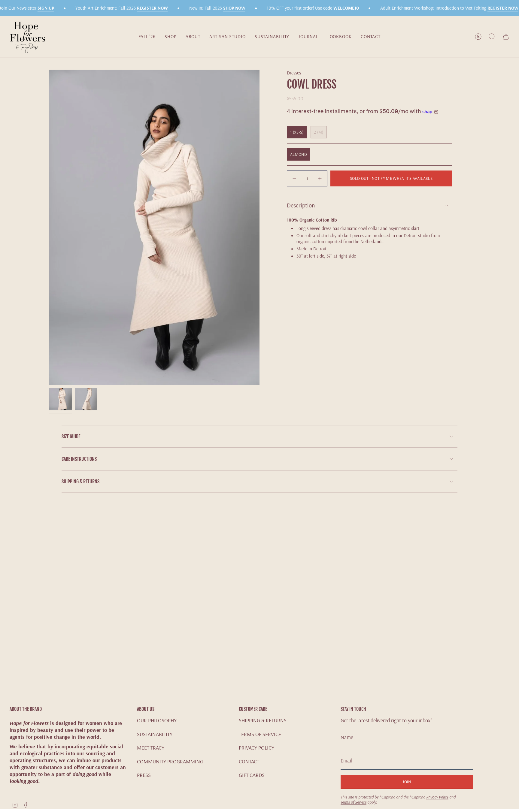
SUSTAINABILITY (154, 734)
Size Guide (71, 436)
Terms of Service (353, 801)
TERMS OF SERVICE (260, 734)
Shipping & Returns (80, 481)
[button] (170, 36)
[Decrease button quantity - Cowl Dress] (295, 178)
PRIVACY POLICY (256, 747)
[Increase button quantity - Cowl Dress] (319, 178)
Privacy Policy (437, 796)
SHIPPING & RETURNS (263, 720)
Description (301, 205)
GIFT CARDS (252, 774)
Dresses (294, 73)
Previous (49, 227)
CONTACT (249, 761)
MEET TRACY (150, 747)
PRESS (144, 774)
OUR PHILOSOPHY (157, 720)
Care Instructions (79, 459)
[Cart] (506, 37)
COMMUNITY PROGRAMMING (170, 761)
